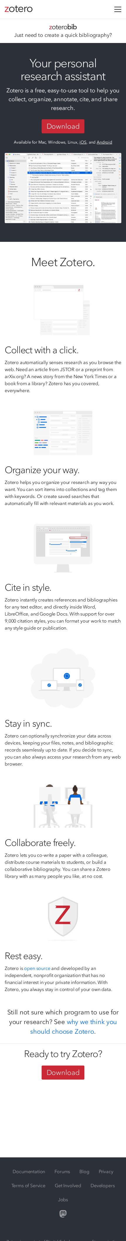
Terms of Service (28, 1185)
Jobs (63, 1199)
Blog (84, 1171)
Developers (103, 1185)
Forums (62, 1171)
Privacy (106, 1171)
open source (37, 968)
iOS (82, 142)
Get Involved (68, 1185)
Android (104, 142)
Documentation (29, 1171)
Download (63, 126)
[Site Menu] (118, 9)
